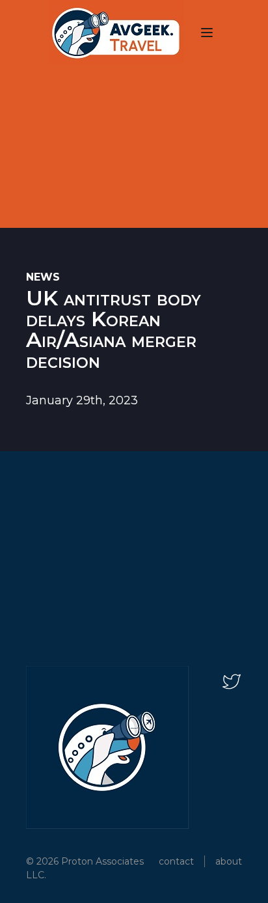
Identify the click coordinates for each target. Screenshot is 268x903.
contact (176, 861)
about (228, 861)
